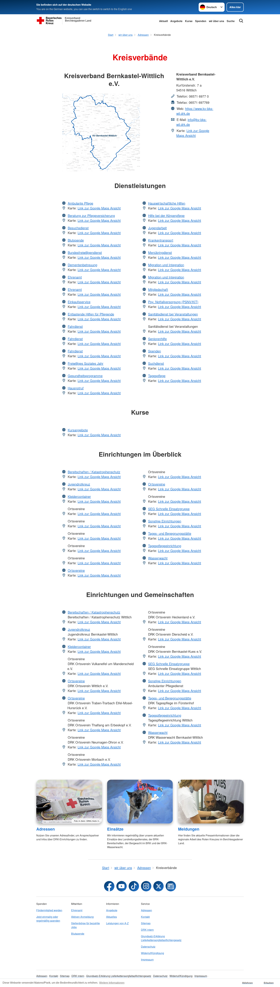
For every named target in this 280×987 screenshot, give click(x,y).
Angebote (176, 21)
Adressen (45, 829)
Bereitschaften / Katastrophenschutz (94, 471)
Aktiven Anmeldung (82, 917)
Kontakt (145, 917)
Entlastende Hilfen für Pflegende (91, 314)
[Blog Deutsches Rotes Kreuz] (171, 886)
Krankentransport (160, 240)
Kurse (188, 21)
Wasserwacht (158, 558)
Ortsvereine (76, 570)
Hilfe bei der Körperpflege (166, 215)
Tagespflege (156, 375)
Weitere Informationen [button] (111, 982)
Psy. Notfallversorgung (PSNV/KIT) (173, 301)
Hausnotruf (76, 388)
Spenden (200, 21)
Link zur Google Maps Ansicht (192, 133)
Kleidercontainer (79, 496)
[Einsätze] (140, 801)
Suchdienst (156, 363)
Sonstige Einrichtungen (164, 521)
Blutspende (76, 240)
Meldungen (188, 829)
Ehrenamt (75, 277)
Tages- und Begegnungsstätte (169, 533)
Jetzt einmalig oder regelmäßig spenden (48, 918)
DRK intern (147, 930)
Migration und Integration (166, 264)
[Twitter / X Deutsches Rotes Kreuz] (158, 886)
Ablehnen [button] (247, 982)
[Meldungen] (211, 801)
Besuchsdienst (78, 227)
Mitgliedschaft (158, 289)
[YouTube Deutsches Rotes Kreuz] (121, 886)
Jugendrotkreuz (79, 484)
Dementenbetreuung (82, 264)
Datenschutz (148, 946)
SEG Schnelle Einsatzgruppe (169, 508)
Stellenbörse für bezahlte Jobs (85, 925)
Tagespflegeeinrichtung (164, 545)
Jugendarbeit (157, 227)
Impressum (147, 959)
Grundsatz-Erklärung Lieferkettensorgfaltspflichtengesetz (157, 938)
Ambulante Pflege (80, 203)
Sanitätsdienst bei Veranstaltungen (173, 314)
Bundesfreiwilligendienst (85, 252)
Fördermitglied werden (49, 910)
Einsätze (115, 829)
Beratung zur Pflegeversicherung (91, 215)
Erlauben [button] (269, 982)
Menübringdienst (160, 252)
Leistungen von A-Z (117, 923)
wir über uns (216, 21)
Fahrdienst (75, 326)
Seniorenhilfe (157, 338)
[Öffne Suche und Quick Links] (241, 20)
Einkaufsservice (79, 301)
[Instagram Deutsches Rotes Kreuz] (146, 886)
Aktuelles (111, 917)
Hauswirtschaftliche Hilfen (166, 203)
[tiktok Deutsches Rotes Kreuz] (134, 886)
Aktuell (163, 21)
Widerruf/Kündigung (152, 953)
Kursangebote (78, 430)
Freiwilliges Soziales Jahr (85, 363)
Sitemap (146, 923)
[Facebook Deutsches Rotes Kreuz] (109, 886)
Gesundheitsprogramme (85, 375)
